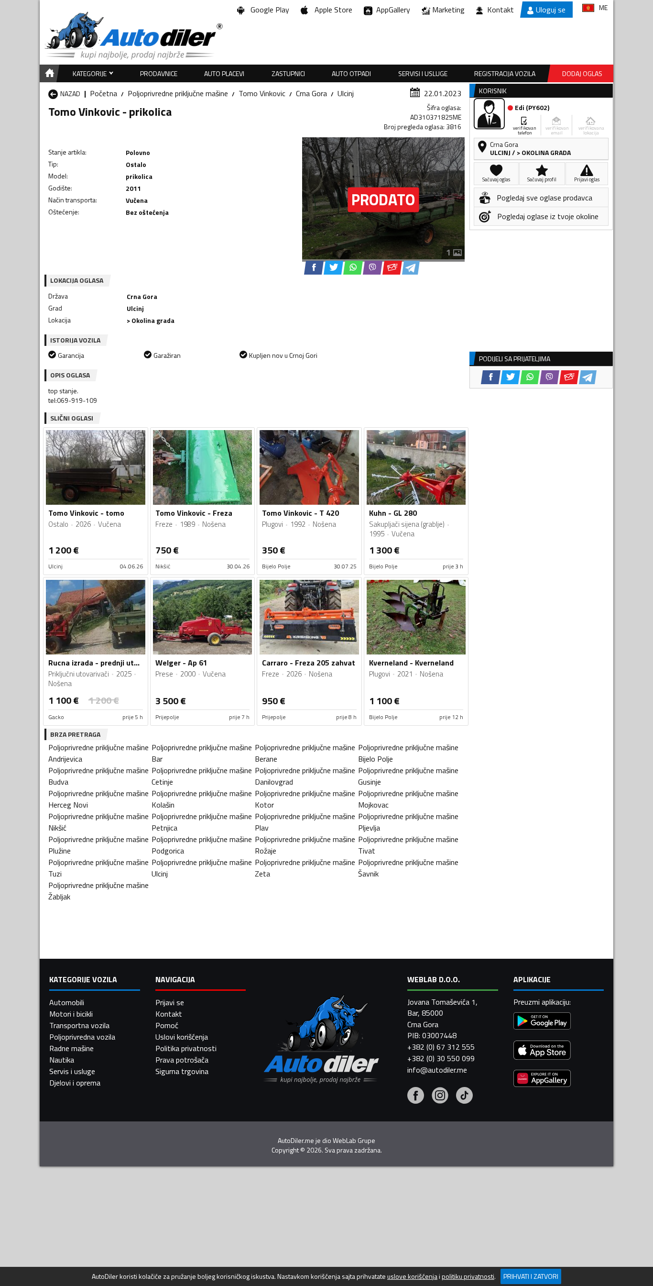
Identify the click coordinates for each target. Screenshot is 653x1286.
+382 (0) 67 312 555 (441, 1047)
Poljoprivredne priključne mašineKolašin (202, 798)
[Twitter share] (333, 268)
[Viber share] (373, 268)
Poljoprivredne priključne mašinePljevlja (408, 821)
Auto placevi (224, 73)
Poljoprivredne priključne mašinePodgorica (202, 844)
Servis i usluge (72, 1071)
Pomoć (166, 1025)
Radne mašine (71, 1048)
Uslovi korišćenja (181, 1036)
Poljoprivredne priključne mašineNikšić (98, 821)
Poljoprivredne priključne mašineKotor (305, 798)
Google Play (268, 9)
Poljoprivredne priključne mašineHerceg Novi (98, 798)
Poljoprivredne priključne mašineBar (202, 753)
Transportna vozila (79, 1025)
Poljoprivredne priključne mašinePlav (305, 821)
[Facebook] (415, 1096)
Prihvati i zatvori (530, 1276)
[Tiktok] (464, 1096)
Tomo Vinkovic (262, 93)
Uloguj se (551, 9)
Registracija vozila (504, 73)
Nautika (61, 1059)
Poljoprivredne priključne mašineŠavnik (408, 867)
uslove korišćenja (412, 1276)
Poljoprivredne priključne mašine (178, 93)
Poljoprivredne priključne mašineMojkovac (408, 798)
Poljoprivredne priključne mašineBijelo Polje (408, 753)
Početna (103, 93)
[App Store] (542, 1051)
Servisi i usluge (422, 73)
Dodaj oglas (582, 73)
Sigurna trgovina (181, 1071)
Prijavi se (169, 1002)
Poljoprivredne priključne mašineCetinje (202, 776)
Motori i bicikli (71, 1014)
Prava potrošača (181, 1059)
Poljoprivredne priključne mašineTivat (408, 844)
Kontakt (500, 9)
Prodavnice (158, 73)
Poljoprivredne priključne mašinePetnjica (202, 821)
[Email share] (392, 268)
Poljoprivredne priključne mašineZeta (305, 867)
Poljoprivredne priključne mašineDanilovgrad (305, 776)
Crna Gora (311, 93)
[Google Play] (542, 1022)
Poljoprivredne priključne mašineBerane (305, 753)
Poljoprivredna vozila (82, 1036)
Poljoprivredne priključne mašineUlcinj (202, 867)
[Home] (48, 73)
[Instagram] (440, 1096)
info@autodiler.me (437, 1069)
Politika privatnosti (186, 1048)
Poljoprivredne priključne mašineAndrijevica (98, 753)
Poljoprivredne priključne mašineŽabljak (98, 890)
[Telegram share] (411, 268)
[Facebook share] (314, 268)
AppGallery (391, 9)
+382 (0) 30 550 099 (441, 1058)
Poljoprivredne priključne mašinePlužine (98, 844)
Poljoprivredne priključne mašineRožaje (305, 844)
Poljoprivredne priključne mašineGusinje (408, 776)
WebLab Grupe (354, 1140)
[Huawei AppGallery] (542, 1079)
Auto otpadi (351, 73)
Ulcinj (345, 93)
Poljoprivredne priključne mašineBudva (98, 776)
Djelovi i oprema (74, 1082)
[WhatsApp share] (353, 268)
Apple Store (331, 9)
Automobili (66, 1002)
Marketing (448, 9)
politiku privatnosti (468, 1276)
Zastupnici (288, 73)
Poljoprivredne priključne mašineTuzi (98, 867)
